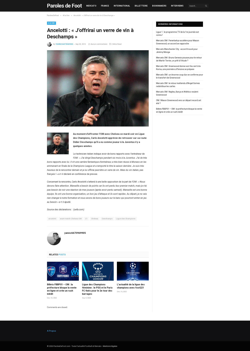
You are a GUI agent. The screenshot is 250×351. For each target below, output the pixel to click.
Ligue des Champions (125, 219)
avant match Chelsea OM (71, 219)
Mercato (91, 6)
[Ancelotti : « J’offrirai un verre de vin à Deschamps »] (98, 126)
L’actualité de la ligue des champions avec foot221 (131, 286)
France (105, 6)
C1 (86, 219)
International (122, 6)
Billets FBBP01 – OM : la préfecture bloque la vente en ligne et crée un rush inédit (62, 289)
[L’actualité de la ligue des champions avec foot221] (133, 271)
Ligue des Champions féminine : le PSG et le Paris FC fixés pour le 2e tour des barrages (97, 289)
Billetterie (141, 6)
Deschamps (107, 219)
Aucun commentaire (99, 44)
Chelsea (94, 219)
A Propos (51, 331)
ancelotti (52, 219)
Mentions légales (110, 346)
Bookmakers (159, 6)
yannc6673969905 (64, 44)
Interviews (177, 6)
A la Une (51, 23)
